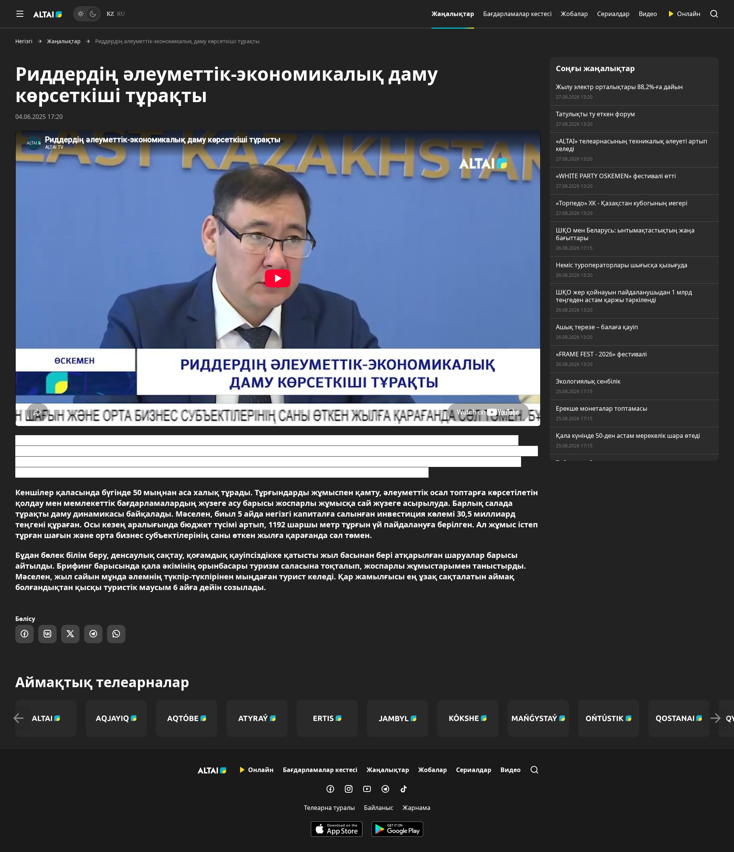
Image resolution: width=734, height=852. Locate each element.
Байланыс (378, 807)
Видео (648, 14)
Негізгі (23, 41)
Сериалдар (613, 14)
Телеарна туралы (329, 807)
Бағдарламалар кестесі (517, 14)
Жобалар (574, 14)
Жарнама (416, 807)
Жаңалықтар (453, 14)
